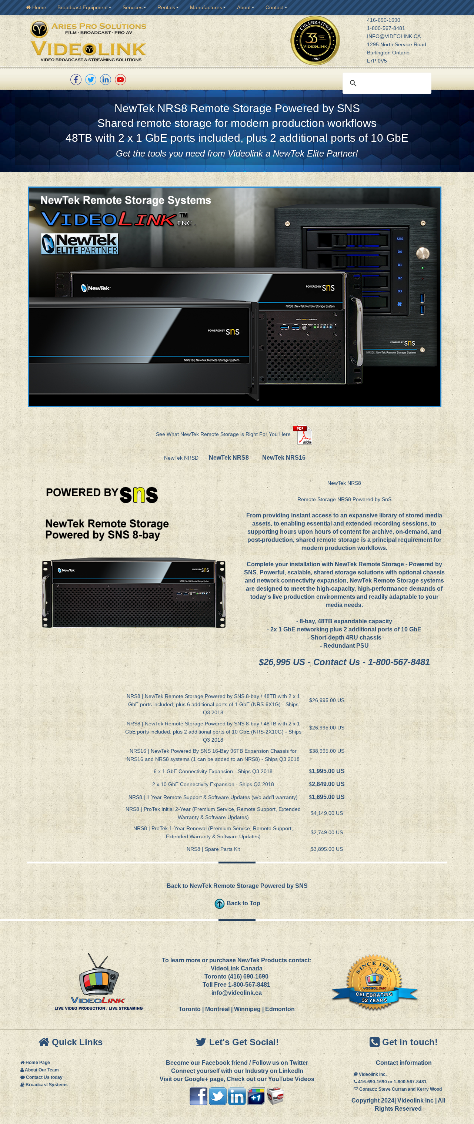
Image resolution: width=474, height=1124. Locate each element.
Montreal (217, 1009)
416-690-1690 (383, 20)
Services (133, 7)
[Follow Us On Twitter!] (218, 1095)
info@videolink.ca (236, 993)
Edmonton (280, 1009)
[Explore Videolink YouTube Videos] (276, 1095)
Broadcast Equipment (82, 7)
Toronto (189, 1009)
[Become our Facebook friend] (75, 79)
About (244, 7)
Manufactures (206, 7)
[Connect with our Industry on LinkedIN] (237, 1095)
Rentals (166, 7)
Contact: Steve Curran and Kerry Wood (400, 1089)
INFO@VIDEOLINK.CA (394, 36)
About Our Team (42, 1070)
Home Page (38, 1062)
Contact (275, 7)
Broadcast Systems (47, 1084)
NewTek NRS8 (229, 457)
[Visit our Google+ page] (256, 1095)
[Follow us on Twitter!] (90, 79)
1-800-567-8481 (386, 28)
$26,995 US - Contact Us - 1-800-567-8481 (344, 662)
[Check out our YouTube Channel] (120, 79)
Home (38, 7)
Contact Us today (44, 1077)
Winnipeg (247, 1009)
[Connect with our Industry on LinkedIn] (105, 79)
